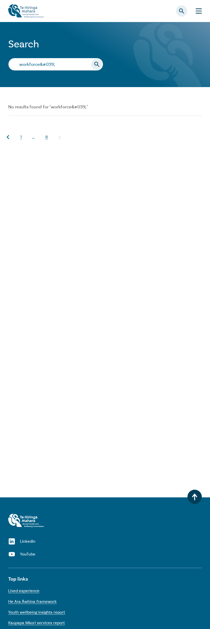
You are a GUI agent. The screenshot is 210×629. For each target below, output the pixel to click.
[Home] (26, 520)
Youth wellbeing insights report (36, 612)
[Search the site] (96, 64)
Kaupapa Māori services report (36, 622)
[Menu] (199, 11)
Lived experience (23, 590)
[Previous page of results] (8, 137)
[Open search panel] (181, 11)
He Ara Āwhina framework (32, 601)
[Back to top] (194, 497)
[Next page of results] (59, 137)
